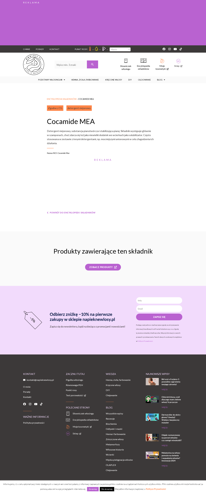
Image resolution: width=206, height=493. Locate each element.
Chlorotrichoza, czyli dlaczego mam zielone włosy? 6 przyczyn (171, 399)
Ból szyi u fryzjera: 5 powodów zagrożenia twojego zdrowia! (171, 382)
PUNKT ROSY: (81, 49)
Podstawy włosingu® (50, 80)
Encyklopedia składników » (62, 99)
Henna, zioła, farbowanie (85, 80)
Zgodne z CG (55, 108)
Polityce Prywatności (156, 489)
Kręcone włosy (113, 80)
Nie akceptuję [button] (107, 489)
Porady (40, 49)
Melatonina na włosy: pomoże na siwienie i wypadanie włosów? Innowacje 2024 (171, 457)
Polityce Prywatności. (145, 341)
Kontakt (54, 49)
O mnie (26, 49)
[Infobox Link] (123, 64)
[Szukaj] (92, 64)
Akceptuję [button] (93, 489)
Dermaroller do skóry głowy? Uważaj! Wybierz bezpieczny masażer (171, 419)
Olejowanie (144, 80)
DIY (130, 80)
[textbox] (120, 49)
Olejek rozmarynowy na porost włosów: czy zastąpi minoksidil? (172, 437)
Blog (159, 80)
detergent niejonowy (79, 108)
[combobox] (120, 49)
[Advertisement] (103, 24)
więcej (165, 389)
